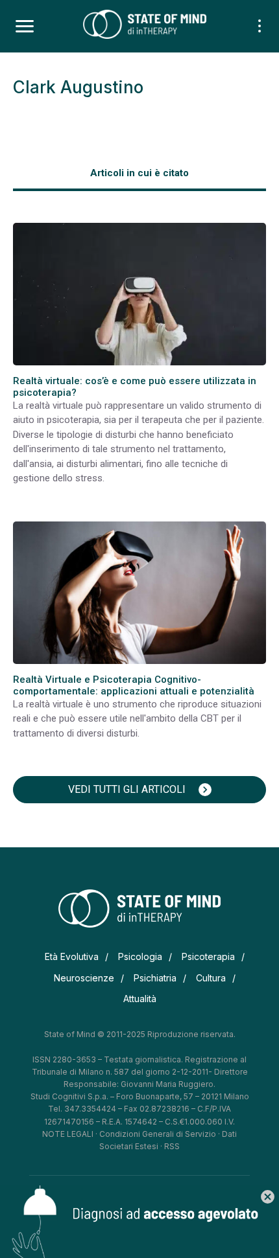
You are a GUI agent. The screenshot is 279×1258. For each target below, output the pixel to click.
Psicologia (140, 956)
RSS (172, 1146)
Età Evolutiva (72, 956)
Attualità (139, 998)
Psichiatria (155, 977)
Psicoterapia (208, 956)
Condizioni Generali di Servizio (157, 1134)
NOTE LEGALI (67, 1134)
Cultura (211, 977)
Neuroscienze (84, 977)
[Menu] (24, 26)
